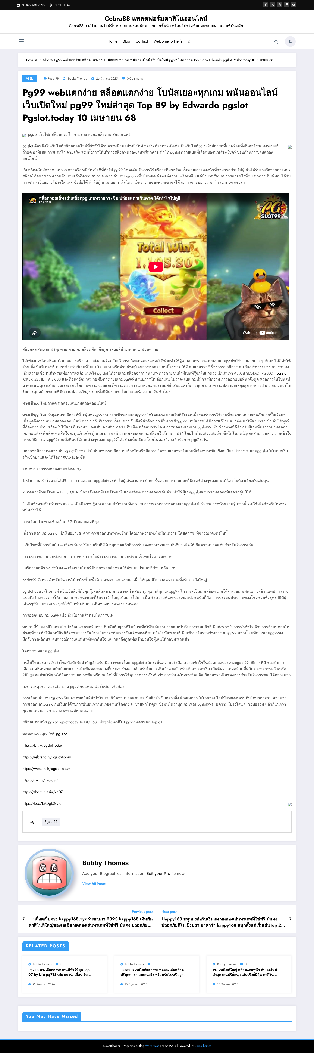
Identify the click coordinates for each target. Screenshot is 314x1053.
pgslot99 (53, 78)
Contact (142, 41)
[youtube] (293, 4)
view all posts (94, 884)
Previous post (142, 912)
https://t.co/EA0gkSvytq (42, 803)
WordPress (152, 1046)
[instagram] (286, 4)
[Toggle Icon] (21, 42)
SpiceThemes (203, 1046)
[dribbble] (279, 4)
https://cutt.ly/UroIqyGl (40, 780)
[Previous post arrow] (23, 919)
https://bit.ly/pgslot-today (42, 745)
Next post (169, 912)
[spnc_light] (290, 41)
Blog (126, 41)
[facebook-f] (265, 4)
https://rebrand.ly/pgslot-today (46, 757)
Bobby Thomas (77, 78)
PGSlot (29, 78)
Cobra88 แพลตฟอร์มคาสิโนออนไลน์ (156, 18)
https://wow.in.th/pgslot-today (46, 768)
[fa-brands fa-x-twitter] (272, 4)
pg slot (27, 146)
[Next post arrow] (290, 919)
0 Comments (135, 78)
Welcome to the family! (171, 41)
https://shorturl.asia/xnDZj (43, 792)
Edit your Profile (161, 873)
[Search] (276, 42)
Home (112, 41)
